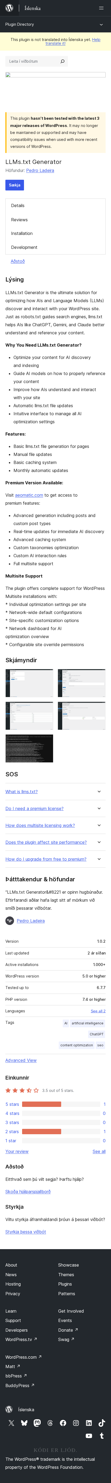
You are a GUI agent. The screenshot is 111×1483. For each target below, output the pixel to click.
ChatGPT (96, 1034)
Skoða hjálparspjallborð (28, 1191)
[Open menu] (102, 8)
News (11, 1274)
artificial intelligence (87, 1023)
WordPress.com (23, 1357)
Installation (22, 233)
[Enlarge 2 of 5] (98, 676)
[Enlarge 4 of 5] (98, 708)
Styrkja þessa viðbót (25, 1231)
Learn (10, 1311)
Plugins (65, 1284)
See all (99, 1151)
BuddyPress (20, 1385)
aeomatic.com (29, 495)
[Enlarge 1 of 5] (46, 676)
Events (65, 1320)
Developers (16, 1330)
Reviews (19, 219)
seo (100, 1045)
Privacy (12, 1293)
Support (13, 1320)
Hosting (13, 1284)
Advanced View (21, 1060)
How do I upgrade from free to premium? (45, 859)
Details (18, 205)
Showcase (68, 1265)
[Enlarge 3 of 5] (46, 708)
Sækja (14, 185)
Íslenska (26, 1409)
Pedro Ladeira (40, 170)
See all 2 (98, 1011)
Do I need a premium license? (34, 808)
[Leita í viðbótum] (62, 61)
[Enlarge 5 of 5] (46, 741)
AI (65, 1023)
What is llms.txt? (21, 791)
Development (24, 247)
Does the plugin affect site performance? (46, 842)
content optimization (76, 1045)
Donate (68, 1330)
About (11, 1265)
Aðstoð (18, 261)
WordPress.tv (21, 1339)
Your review (17, 1151)
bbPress (16, 1376)
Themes (66, 1274)
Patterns (66, 1293)
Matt (12, 1366)
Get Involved (71, 1311)
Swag (66, 1339)
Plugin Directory (19, 24)
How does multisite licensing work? (40, 825)
